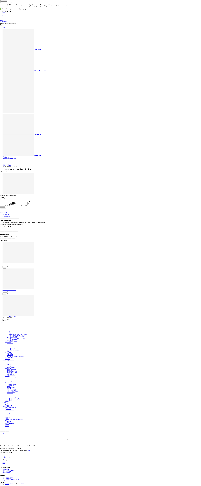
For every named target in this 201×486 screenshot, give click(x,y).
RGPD (29, 450)
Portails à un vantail (10, 343)
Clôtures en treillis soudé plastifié (12, 391)
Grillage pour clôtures (8, 365)
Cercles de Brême (7, 417)
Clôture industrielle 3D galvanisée (14, 399)
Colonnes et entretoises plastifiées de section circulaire (18, 334)
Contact (4, 18)
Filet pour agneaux (10, 370)
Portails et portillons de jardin (11, 387)
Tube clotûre (7, 351)
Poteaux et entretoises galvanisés (12, 337)
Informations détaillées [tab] (6, 216)
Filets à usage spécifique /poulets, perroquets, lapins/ (15, 356)
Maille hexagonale (10, 355)
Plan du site (11, 483)
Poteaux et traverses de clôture (12, 395)
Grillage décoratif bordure (9, 357)
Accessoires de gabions (8, 405)
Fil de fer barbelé (7, 359)
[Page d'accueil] (3, 21)
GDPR (15, 483)
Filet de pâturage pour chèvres (12, 371)
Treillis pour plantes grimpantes (10, 423)
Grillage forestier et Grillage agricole (11, 341)
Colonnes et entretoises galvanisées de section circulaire (18, 338)
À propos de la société (6, 17)
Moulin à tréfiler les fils (6, 472)
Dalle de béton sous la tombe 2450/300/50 (9, 316)
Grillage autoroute (8, 352)
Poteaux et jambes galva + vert (12, 333)
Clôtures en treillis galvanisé (11, 389)
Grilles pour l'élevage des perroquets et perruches (15, 381)
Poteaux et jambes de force (9, 332)
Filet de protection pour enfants (12, 372)
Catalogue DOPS (5, 454)
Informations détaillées (4, 212)
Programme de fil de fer (6, 429)
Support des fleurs (8, 421)
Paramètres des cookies (20, 483)
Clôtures (4, 462)
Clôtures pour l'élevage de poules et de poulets (14, 377)
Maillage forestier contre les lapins (12, 362)
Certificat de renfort (6, 456)
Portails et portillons (8, 342)
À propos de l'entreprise (6, 469)
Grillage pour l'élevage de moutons (12, 379)
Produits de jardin (6, 420)
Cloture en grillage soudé (9, 330)
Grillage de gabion (8, 403)
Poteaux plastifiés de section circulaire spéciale (16, 336)
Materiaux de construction (7, 406)
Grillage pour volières (8, 373)
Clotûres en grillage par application (8, 360)
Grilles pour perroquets (10, 374)
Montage (4, 480)
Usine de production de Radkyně (8, 477)
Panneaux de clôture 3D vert (11, 348)
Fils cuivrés (6, 415)
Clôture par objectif (6, 157)
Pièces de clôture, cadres (11, 392)
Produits (4, 28)
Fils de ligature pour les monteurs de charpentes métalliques (14, 419)
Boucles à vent (7, 412)
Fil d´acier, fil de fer (6, 413)
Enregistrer (19, 448)
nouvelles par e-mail (3, 448)
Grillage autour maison (8, 388)
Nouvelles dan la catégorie (5, 431)
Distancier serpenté (8, 408)
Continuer (2, 7)
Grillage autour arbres (10, 366)
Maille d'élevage (7, 376)
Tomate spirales (7, 422)
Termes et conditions (6, 473)
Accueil (4, 27)
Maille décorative (7, 401)
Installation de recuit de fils (7, 471)
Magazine (2, 433)
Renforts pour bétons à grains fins (10, 407)
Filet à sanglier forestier (10, 364)
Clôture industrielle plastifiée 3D (14, 398)
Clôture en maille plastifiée (11, 385)
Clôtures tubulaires (10, 393)
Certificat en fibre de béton (7, 457)
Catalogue (4, 156)
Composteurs (7, 424)
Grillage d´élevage (8, 353)
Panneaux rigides (7, 346)
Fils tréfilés (6, 414)
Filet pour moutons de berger (11, 369)
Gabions (4, 402)
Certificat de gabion (6, 455)
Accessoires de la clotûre (9, 345)
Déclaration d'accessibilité (4, 483)
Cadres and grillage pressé (9, 331)
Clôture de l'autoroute (8, 400)
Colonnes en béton (10, 340)
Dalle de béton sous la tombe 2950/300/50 (9, 263)
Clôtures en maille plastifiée (11, 390)
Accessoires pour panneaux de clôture (13, 350)
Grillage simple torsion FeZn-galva (10, 329)
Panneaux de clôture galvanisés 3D (12, 347)
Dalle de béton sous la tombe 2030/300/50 (9, 290)
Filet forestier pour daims (11, 363)
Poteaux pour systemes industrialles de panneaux (17, 335)
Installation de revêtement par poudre (9, 470)
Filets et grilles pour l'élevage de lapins (13, 380)
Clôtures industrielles (8, 396)
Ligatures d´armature (8, 409)
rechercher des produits (4, 23)
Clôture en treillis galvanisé (11, 384)
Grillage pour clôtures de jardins (10, 383)
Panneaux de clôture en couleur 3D (12, 349)
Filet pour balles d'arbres (11, 367)
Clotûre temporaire (8, 358)
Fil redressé (6, 418)
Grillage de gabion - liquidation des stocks (9, 158)
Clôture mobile (7, 382)
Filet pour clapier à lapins (11, 375)
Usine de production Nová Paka (8, 478)
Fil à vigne (6, 416)
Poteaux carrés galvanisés (13, 339)
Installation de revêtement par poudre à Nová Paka (11, 479)
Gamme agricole (7, 368)
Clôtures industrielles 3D (11, 397)
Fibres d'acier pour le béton (9, 410)
